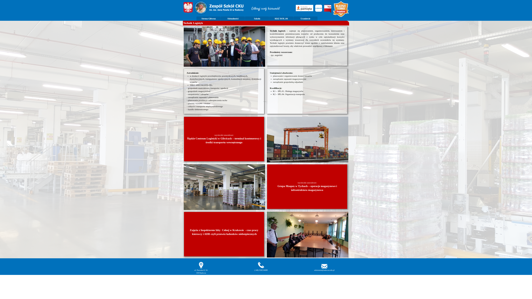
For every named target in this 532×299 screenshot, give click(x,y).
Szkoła (257, 18)
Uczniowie (305, 18)
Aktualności (232, 18)
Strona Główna (208, 18)
